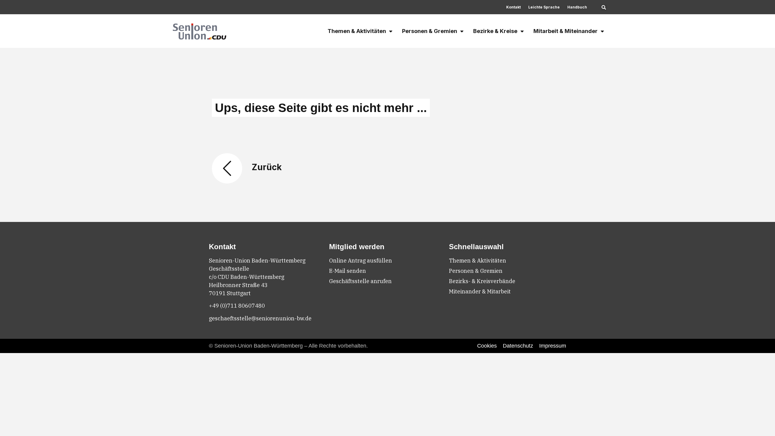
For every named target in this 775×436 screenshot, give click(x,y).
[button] (604, 8)
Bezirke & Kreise (495, 31)
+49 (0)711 (223, 305)
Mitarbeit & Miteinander (565, 31)
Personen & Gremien (429, 31)
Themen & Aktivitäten (357, 31)
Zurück (267, 167)
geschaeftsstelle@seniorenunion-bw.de (260, 318)
